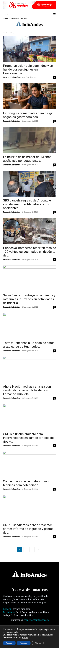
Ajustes (38, 643)
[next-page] (38, 549)
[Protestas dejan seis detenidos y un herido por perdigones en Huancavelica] (29, 49)
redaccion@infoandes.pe (36, 620)
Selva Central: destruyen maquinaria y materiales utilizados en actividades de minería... (29, 299)
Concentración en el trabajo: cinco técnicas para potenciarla (26, 483)
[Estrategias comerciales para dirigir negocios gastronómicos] (29, 96)
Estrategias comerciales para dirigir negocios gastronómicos (28, 115)
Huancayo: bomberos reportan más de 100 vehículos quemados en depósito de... (29, 251)
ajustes (25, 637)
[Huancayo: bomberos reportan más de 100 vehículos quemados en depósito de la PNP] (29, 231)
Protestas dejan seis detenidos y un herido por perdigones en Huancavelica (28, 69)
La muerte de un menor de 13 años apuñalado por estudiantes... (27, 158)
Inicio (5, 32)
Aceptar (9, 643)
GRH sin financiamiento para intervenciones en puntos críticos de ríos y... (28, 437)
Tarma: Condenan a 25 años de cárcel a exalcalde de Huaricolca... (29, 344)
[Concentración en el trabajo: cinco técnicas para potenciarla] (29, 465)
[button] (6, 14)
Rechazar (24, 643)
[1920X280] (29, 8)
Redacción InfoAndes (11, 77)
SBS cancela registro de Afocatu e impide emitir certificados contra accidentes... (27, 204)
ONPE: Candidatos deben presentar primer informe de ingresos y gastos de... (28, 528)
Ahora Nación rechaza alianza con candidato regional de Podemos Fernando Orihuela (27, 390)
